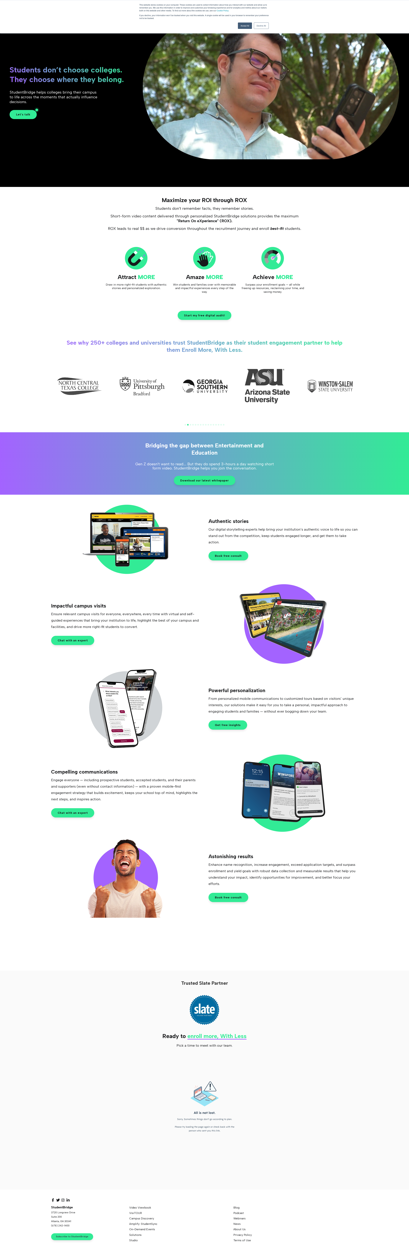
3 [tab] (190, 425)
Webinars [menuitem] (239, 1218)
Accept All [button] (245, 25)
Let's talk (23, 114)
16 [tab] (223, 425)
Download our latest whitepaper (204, 480)
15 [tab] (221, 425)
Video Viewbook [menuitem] (140, 1207)
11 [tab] (211, 425)
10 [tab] (208, 425)
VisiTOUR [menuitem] (135, 1213)
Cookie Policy (223, 10)
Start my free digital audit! (204, 315)
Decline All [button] (261, 25)
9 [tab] (206, 425)
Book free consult (228, 556)
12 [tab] (213, 425)
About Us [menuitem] (239, 1229)
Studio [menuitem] (133, 1240)
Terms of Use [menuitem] (242, 1240)
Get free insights (228, 725)
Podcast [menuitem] (238, 1213)
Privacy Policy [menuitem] (242, 1235)
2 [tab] (188, 425)
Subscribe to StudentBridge (72, 1236)
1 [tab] (185, 425)
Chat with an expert (73, 640)
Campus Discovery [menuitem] (141, 1218)
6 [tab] (198, 425)
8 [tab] (203, 425)
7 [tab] (200, 425)
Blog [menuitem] (236, 1207)
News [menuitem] (237, 1224)
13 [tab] (216, 425)
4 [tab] (193, 425)
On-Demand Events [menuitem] (142, 1229)
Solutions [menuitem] (135, 1235)
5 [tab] (195, 425)
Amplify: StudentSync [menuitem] (143, 1224)
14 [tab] (218, 425)
